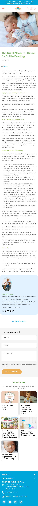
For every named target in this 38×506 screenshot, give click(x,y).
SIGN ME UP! (28, 256)
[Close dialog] (37, 244)
